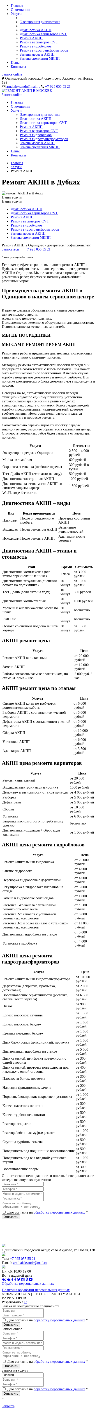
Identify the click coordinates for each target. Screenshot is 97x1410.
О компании (20, 10)
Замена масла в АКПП (37, 54)
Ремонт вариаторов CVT (39, 42)
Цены (15, 62)
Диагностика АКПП (35, 30)
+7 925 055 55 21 (58, 86)
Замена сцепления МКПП (40, 58)
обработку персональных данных (59, 1212)
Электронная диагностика (40, 22)
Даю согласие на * (47, 1212)
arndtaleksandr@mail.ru (23, 86)
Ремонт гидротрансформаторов (44, 50)
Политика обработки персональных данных (36, 1290)
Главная (17, 5)
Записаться (10, 249)
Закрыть (8, 1406)
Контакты (18, 66)
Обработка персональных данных (28, 1283)
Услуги (16, 14)
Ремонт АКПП (31, 38)
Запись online (12, 74)
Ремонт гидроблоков (36, 46)
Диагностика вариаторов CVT (43, 34)
